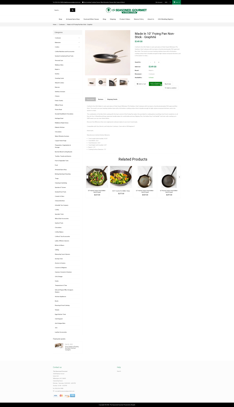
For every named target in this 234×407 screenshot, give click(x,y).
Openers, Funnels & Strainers (63, 272)
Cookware (62, 24)
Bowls (56, 301)
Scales (57, 281)
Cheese (57, 96)
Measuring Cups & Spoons (62, 254)
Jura (56, 327)
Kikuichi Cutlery (59, 82)
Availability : (138, 77)
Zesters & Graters (60, 263)
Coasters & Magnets (61, 267)
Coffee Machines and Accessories (64, 51)
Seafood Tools (59, 223)
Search (119, 371)
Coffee (57, 209)
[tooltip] (161, 84)
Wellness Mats (59, 65)
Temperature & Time (61, 285)
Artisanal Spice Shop (61, 169)
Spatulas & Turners (60, 187)
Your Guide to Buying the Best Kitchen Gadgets (72, 348)
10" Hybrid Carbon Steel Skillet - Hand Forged (97, 191)
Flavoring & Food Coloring (62, 305)
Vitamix (57, 310)
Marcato (57, 87)
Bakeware (58, 42)
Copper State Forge (60, 140)
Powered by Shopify (129, 405)
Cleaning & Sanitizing (61, 183)
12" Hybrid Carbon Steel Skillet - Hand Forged (145, 191)
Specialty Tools (59, 214)
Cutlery (57, 47)
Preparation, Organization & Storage (63, 146)
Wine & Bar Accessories (62, 218)
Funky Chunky (59, 100)
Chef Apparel (59, 319)
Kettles (57, 74)
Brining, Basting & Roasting (62, 174)
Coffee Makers (59, 232)
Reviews (100, 99)
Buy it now (168, 84)
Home (54, 24)
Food (56, 165)
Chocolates (58, 132)
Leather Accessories (61, 332)
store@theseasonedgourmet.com (64, 391)
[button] (155, 84)
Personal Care (59, 60)
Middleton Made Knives (61, 123)
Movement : (138, 74)
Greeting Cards (59, 78)
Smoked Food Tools (60, 192)
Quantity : (138, 62)
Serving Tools (59, 258)
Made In (57, 69)
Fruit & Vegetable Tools (61, 160)
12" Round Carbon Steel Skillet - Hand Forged (169, 191)
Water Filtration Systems (62, 136)
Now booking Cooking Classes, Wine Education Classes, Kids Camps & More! (104, 2)
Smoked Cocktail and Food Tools (64, 56)
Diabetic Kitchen (60, 127)
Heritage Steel (59, 118)
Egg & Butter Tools (60, 314)
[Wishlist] (170, 2)
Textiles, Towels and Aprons (63, 156)
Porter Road (58, 109)
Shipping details (112, 99)
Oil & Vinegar (59, 276)
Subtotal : (138, 66)
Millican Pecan (59, 105)
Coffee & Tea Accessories (62, 236)
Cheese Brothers (60, 200)
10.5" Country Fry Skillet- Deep (121, 191)
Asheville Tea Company (61, 205)
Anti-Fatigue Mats (60, 323)
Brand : (137, 70)
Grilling (57, 249)
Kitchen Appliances (60, 296)
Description (90, 99)
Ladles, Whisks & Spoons (62, 241)
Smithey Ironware (60, 91)
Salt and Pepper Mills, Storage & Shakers (64, 291)
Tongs (57, 178)
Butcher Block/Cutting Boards (63, 151)
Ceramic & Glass (59, 196)
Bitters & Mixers (59, 245)
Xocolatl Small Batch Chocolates (64, 114)
